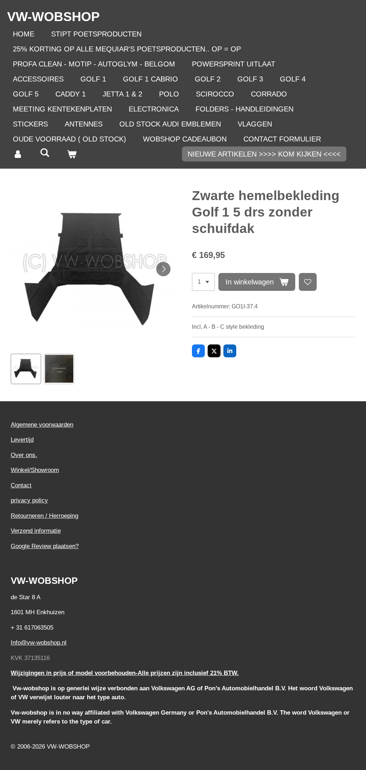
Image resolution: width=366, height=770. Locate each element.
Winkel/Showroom (35, 470)
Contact (21, 485)
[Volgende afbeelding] (163, 269)
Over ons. (24, 455)
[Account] (18, 154)
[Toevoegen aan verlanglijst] (308, 282)
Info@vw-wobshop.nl (38, 642)
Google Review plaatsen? (45, 546)
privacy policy (29, 500)
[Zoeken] (44, 152)
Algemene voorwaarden (42, 424)
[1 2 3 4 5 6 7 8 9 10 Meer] (203, 282)
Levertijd (22, 439)
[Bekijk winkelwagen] (71, 154)
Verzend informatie (36, 530)
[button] (26, 369)
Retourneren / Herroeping (44, 515)
